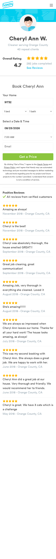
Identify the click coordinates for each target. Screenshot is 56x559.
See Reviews (35, 68)
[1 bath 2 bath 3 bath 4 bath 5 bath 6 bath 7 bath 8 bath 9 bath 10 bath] (41, 111)
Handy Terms (42, 164)
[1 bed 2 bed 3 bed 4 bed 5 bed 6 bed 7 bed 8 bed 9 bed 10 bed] (15, 111)
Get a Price (28, 157)
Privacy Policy (9, 167)
